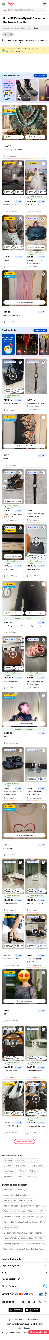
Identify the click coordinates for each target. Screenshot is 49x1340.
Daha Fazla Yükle (24, 1141)
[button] (3, 4)
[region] (25, 90)
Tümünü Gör (40, 76)
